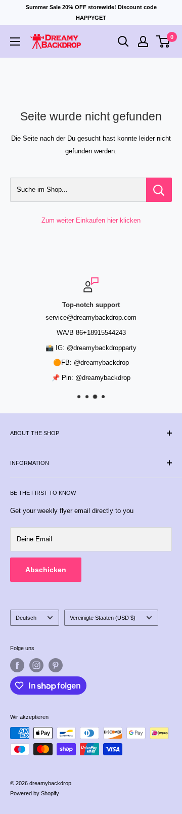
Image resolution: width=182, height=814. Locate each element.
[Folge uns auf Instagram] (36, 665)
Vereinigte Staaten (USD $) (102, 618)
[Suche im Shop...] (159, 190)
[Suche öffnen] (123, 41)
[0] (163, 41)
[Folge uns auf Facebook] (17, 665)
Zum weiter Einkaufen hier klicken (91, 220)
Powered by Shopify (34, 793)
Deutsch (26, 618)
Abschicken (45, 570)
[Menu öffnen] (15, 41)
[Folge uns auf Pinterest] (56, 665)
